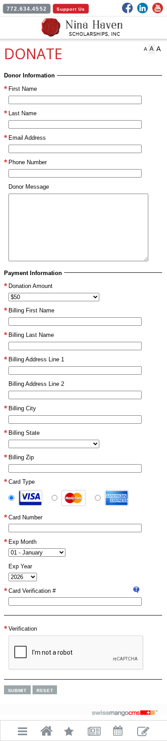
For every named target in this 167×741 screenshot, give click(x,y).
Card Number (25, 517)
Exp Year (20, 566)
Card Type (21, 481)
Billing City (22, 408)
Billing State (24, 432)
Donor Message (28, 186)
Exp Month (22, 542)
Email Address (27, 137)
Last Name (22, 113)
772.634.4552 (27, 9)
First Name (22, 88)
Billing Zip (21, 457)
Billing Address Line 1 (36, 359)
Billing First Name (31, 310)
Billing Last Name (31, 335)
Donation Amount (30, 286)
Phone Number (27, 162)
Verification (22, 628)
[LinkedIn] (142, 8)
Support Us (71, 9)
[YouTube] (157, 8)
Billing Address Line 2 (36, 384)
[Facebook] (127, 8)
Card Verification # (32, 590)
